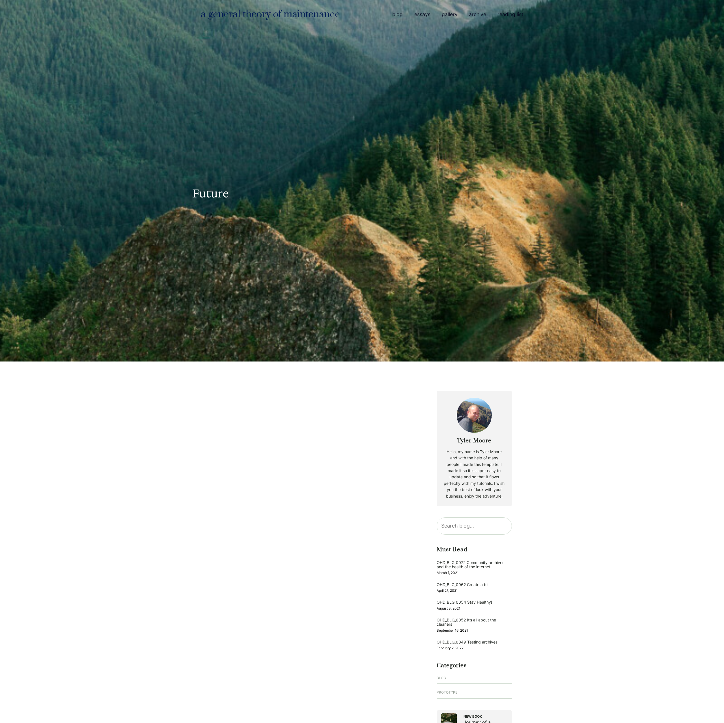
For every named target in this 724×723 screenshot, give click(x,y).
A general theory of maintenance (270, 14)
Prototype (447, 692)
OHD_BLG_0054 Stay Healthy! (464, 602)
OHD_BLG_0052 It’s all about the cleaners (466, 622)
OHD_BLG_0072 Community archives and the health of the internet (470, 564)
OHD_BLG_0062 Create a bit (463, 584)
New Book (473, 716)
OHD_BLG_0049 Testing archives (467, 642)
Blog (441, 678)
